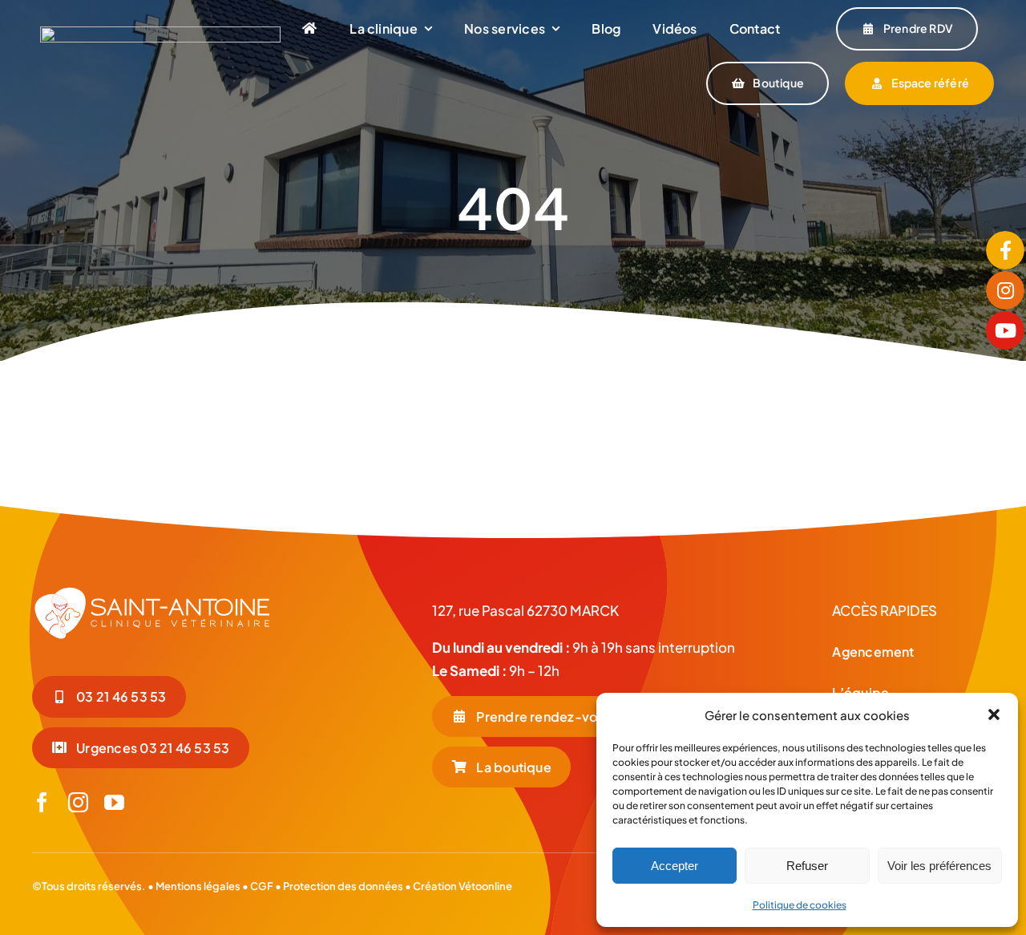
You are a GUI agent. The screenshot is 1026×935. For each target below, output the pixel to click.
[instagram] (78, 802)
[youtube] (114, 802)
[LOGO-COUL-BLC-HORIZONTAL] (160, 33)
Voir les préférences (939, 865)
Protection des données (343, 886)
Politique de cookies (799, 905)
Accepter (674, 865)
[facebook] (42, 802)
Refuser (807, 865)
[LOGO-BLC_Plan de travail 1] (152, 592)
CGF (260, 886)
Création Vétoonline (462, 886)
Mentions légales (198, 886)
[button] (994, 714)
